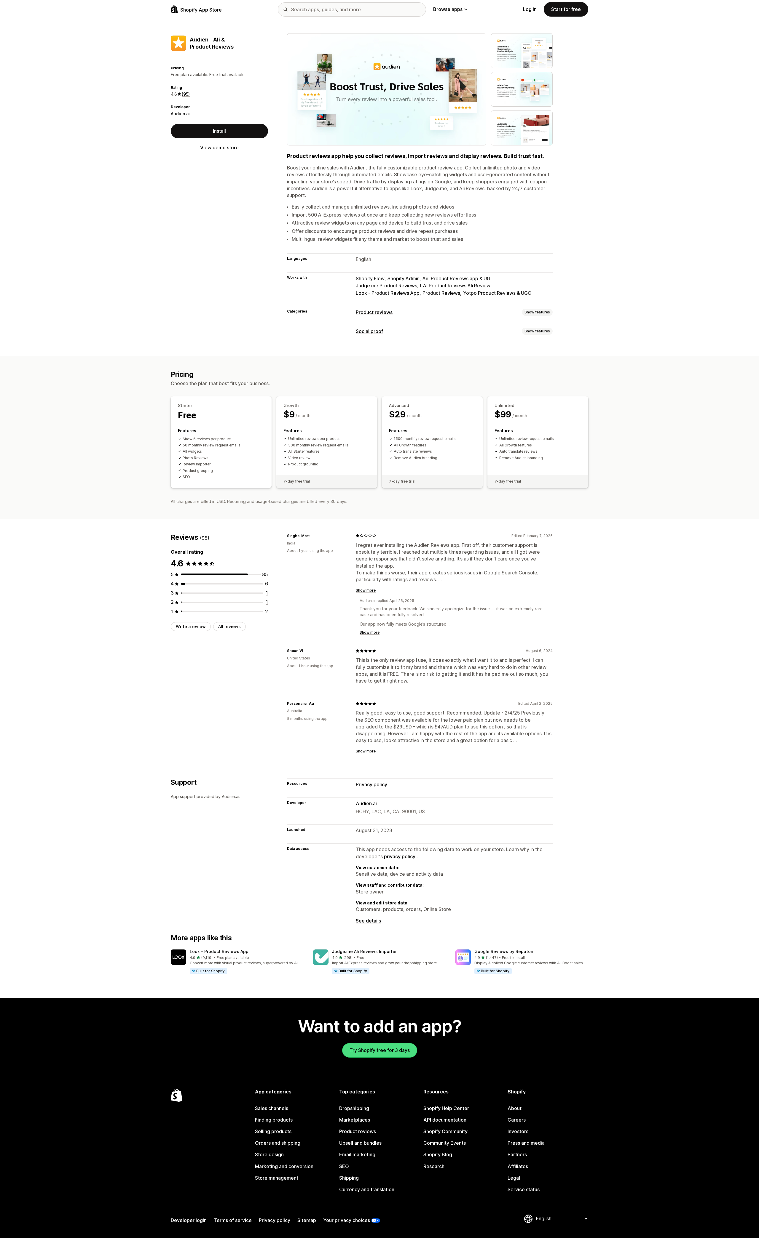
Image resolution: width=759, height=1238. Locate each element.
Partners (517, 1154)
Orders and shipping (277, 1143)
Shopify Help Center (446, 1108)
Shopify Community (445, 1131)
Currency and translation (366, 1189)
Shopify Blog (437, 1154)
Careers (517, 1120)
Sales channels (271, 1108)
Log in (530, 9)
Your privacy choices (346, 1220)
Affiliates (518, 1166)
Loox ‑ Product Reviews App (219, 951)
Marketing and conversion (284, 1166)
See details (368, 921)
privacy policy (399, 856)
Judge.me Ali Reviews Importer (364, 951)
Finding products (274, 1120)
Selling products (273, 1131)
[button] (237, 961)
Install (219, 131)
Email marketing (357, 1154)
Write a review (191, 626)
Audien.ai (180, 113)
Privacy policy (371, 784)
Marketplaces (354, 1120)
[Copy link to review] (313, 535)
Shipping (349, 1178)
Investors (518, 1131)
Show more (366, 590)
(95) (186, 94)
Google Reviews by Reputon (503, 951)
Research (433, 1166)
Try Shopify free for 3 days (380, 1050)
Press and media (526, 1143)
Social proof (369, 331)
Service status (524, 1189)
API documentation (444, 1120)
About (515, 1108)
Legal (514, 1178)
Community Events (444, 1143)
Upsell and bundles (360, 1143)
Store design (269, 1154)
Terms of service (233, 1220)
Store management (276, 1178)
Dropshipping (354, 1108)
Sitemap (306, 1220)
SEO (344, 1166)
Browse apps (448, 9)
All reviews (229, 626)
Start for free (566, 9)
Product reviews (374, 312)
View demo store (219, 147)
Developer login (189, 1220)
